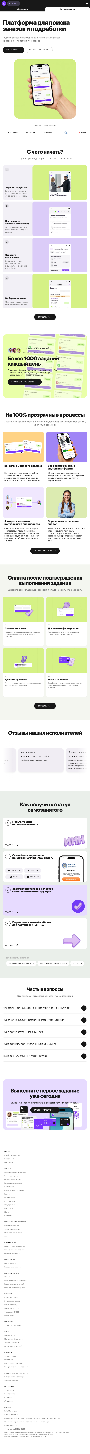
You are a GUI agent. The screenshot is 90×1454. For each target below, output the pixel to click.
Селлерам (8, 1216)
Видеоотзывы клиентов (12, 1267)
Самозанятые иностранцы (14, 1250)
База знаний (9, 1316)
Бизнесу (24, 9)
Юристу (7, 1212)
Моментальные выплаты (13, 1233)
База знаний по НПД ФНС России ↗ (53, 963)
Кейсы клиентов (10, 1263)
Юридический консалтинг (13, 1339)
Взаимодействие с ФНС (13, 1346)
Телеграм (10, 1390)
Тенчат (9, 1397)
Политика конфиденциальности (16, 1373)
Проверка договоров (12, 1301)
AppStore (34, 870)
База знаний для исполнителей (15, 1280)
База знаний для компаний (14, 1284)
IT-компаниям (9, 1187)
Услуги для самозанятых (13, 1325)
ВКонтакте (11, 1394)
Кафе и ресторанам (11, 1176)
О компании (8, 1360)
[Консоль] (4, 3)
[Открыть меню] (87, 3)
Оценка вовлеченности (12, 1253)
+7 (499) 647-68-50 (11, 1415)
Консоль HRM (9, 1159)
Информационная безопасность (16, 1367)
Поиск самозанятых (11, 1225)
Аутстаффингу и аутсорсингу (15, 1172)
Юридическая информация (14, 1377)
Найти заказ (13, 3)
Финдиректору (9, 1205)
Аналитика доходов (11, 1308)
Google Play (16, 870)
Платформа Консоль (12, 1155)
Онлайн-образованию (12, 1180)
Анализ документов (11, 1342)
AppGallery (34, 877)
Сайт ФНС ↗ (77, 963)
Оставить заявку (10, 1356)
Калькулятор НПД (10, 1305)
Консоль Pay (9, 1162)
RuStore (16, 877)
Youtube (10, 1401)
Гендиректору (9, 1198)
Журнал (7, 1277)
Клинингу (7, 1194)
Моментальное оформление (14, 1246)
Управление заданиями (12, 1229)
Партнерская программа (13, 1363)
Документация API (11, 1380)
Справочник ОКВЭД (11, 1312)
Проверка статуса (11, 1298)
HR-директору (9, 1201)
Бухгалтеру (8, 1208)
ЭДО (6, 1236)
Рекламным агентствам (13, 1183)
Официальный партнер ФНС (14, 1288)
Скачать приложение (39, 50)
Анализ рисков (9, 1335)
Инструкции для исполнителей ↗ (21, 963)
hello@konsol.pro (10, 1411)
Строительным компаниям (14, 1190)
